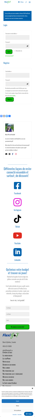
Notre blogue (6, 361)
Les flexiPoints (7, 358)
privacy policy (12, 96)
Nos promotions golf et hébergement (13, 373)
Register (9, 99)
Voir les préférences (17, 410)
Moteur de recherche (8, 376)
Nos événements (7, 386)
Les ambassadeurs (7, 355)
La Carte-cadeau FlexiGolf (10, 383)
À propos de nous (7, 352)
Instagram (17, 210)
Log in (8, 51)
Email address (11, 71)
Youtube (17, 243)
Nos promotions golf (8, 370)
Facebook (17, 193)
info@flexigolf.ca (7, 350)
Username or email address (13, 34)
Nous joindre (6, 367)
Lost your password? (9, 56)
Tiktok (17, 226)
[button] (32, 388)
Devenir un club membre (9, 364)
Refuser (17, 406)
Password (10, 42)
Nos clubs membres (8, 379)
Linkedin (17, 260)
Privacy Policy (15, 414)
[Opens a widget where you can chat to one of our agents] (28, 414)
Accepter (17, 401)
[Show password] (27, 46)
